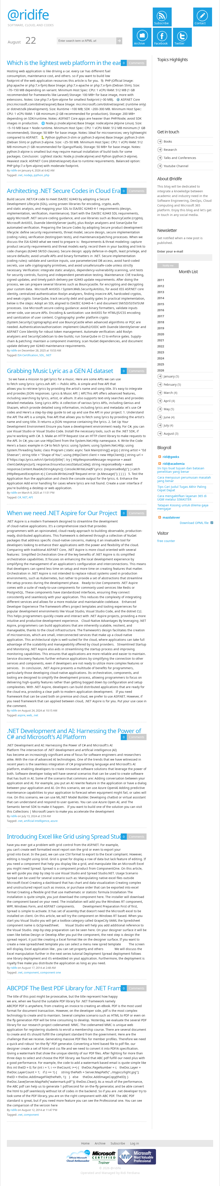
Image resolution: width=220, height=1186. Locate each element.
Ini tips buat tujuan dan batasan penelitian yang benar (180, 470)
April (167, 401)
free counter (166, 541)
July (166, 425)
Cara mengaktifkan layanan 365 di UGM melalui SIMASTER (182, 497)
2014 (160, 298)
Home (85, 1143)
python (38, 175)
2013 (160, 292)
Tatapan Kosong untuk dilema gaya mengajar (182, 507)
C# (19, 497)
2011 (160, 280)
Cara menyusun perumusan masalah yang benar (184, 479)
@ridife (28, 14)
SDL (41, 355)
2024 (160, 358)
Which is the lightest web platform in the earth (67, 63)
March (168, 393)
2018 (160, 322)
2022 (160, 346)
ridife (14, 170)
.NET (48, 355)
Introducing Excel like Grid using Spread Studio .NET (74, 836)
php (46, 175)
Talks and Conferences (180, 158)
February (170, 384)
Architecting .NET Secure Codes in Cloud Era (63, 190)
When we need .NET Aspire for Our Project (62, 513)
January (169, 376)
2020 (160, 334)
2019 (160, 328)
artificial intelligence (36, 821)
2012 (160, 286)
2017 (160, 316)
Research (170, 150)
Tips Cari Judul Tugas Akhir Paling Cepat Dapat (181, 488)
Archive (100, 1143)
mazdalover (171, 517)
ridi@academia (174, 464)
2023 (160, 352)
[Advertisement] (185, 92)
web (29, 715)
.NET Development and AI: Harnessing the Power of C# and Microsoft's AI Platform (74, 734)
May (167, 409)
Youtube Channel (176, 166)
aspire (21, 715)
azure (54, 821)
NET (24, 497)
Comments (136, 63)
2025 (160, 364)
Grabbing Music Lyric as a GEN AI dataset (60, 371)
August (169, 433)
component (31, 972)
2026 (169, 402)
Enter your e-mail (170, 251)
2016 (160, 310)
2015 (160, 304)
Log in (134, 1143)
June (167, 417)
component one (50, 972)
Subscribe (118, 1143)
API (31, 497)
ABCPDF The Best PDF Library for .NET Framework (72, 988)
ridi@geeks (171, 457)
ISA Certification (28, 355)
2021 (160, 340)
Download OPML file (194, 523)
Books (168, 141)
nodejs (28, 175)
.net (20, 175)
